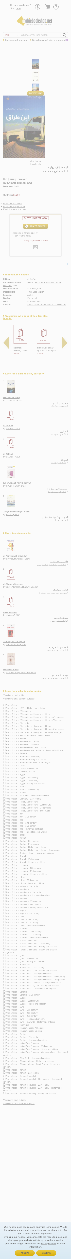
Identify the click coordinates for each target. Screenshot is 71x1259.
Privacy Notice (48, 1243)
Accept (25, 1253)
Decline (46, 1253)
